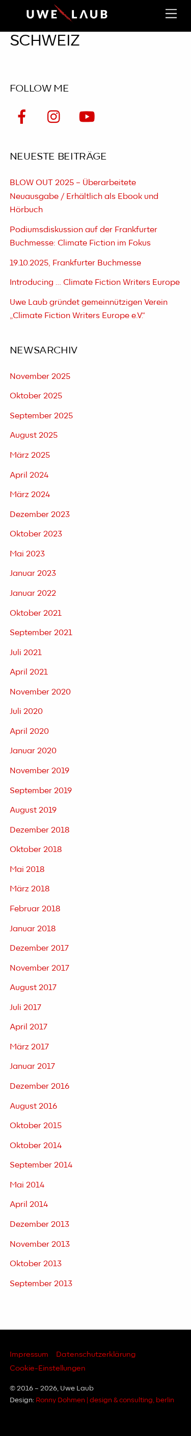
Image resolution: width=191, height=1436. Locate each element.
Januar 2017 (32, 1066)
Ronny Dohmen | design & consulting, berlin (105, 1400)
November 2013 (40, 1244)
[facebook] (24, 117)
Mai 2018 (27, 869)
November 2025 (40, 376)
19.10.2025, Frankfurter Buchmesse (75, 263)
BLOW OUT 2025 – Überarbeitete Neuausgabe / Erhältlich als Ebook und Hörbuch (84, 196)
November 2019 (39, 771)
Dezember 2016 (39, 1086)
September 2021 (41, 633)
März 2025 (30, 455)
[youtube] (89, 117)
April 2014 (29, 1204)
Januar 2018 (33, 929)
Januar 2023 (33, 573)
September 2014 (41, 1165)
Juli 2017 (25, 1008)
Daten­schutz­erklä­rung (95, 1354)
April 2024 (29, 475)
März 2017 (29, 1047)
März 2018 (29, 889)
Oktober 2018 (36, 850)
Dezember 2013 (39, 1224)
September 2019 (41, 791)
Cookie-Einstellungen (48, 1368)
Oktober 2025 (36, 396)
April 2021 (29, 672)
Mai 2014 (27, 1185)
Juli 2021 (26, 653)
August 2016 (33, 1106)
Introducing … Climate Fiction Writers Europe (95, 282)
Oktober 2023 (36, 534)
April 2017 (28, 1027)
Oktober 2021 (36, 613)
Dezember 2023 (40, 515)
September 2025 (41, 416)
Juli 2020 (26, 711)
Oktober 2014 (36, 1146)
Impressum (29, 1354)
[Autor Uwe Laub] (67, 21)
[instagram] (56, 117)
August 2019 (33, 810)
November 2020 (40, 692)
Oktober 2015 (36, 1126)
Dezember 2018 (39, 830)
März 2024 (30, 495)
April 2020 (29, 731)
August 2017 (33, 988)
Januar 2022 (33, 593)
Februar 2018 (35, 909)
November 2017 (39, 968)
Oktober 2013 (36, 1264)
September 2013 (41, 1284)
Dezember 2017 (39, 948)
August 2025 (34, 435)
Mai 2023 (27, 554)
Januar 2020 (33, 751)
